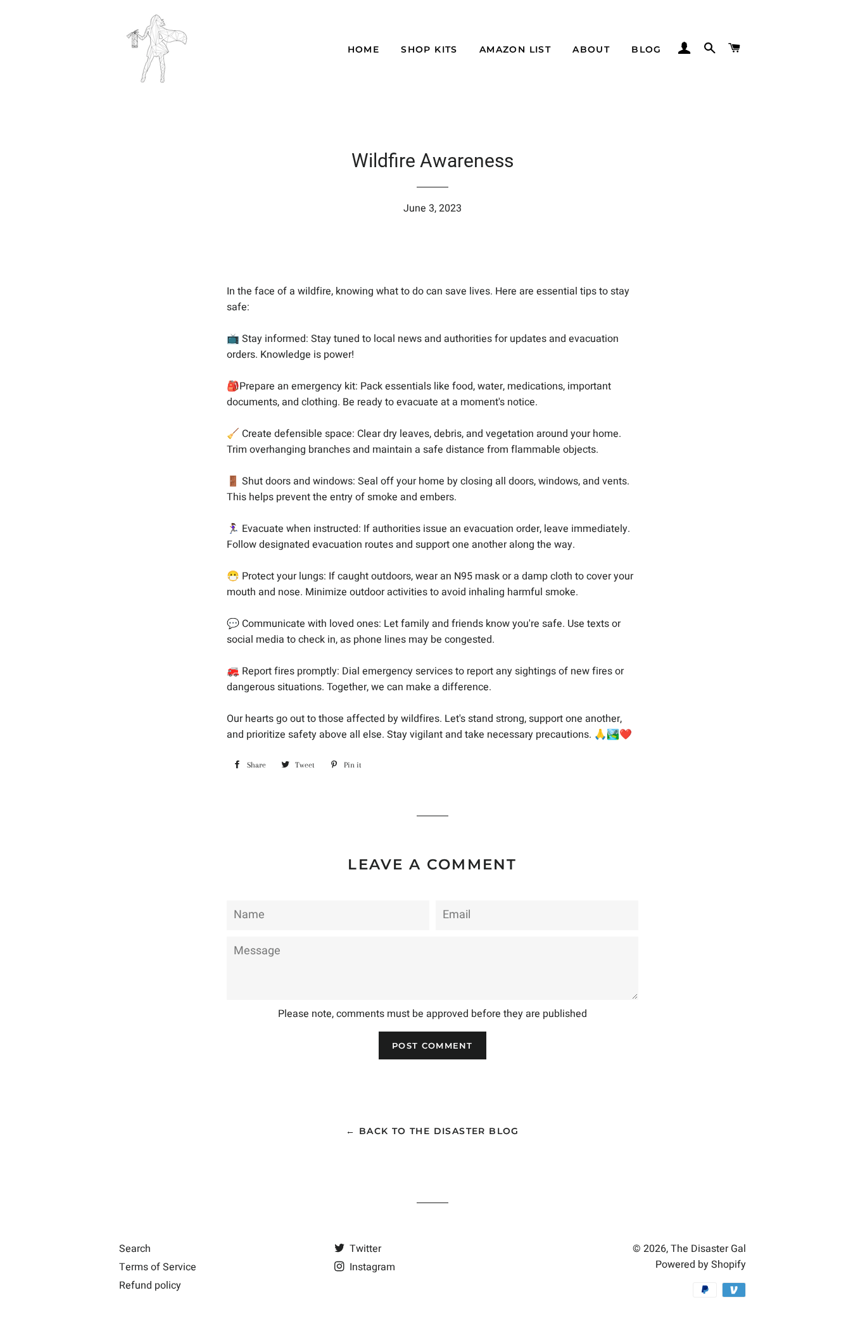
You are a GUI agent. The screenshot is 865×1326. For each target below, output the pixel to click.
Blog (646, 49)
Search (135, 1248)
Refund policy (150, 1285)
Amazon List (515, 49)
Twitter (364, 1248)
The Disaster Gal (708, 1248)
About (591, 49)
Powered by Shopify (700, 1264)
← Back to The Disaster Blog (432, 1131)
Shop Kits (429, 49)
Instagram (371, 1267)
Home (364, 49)
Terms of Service (157, 1267)
